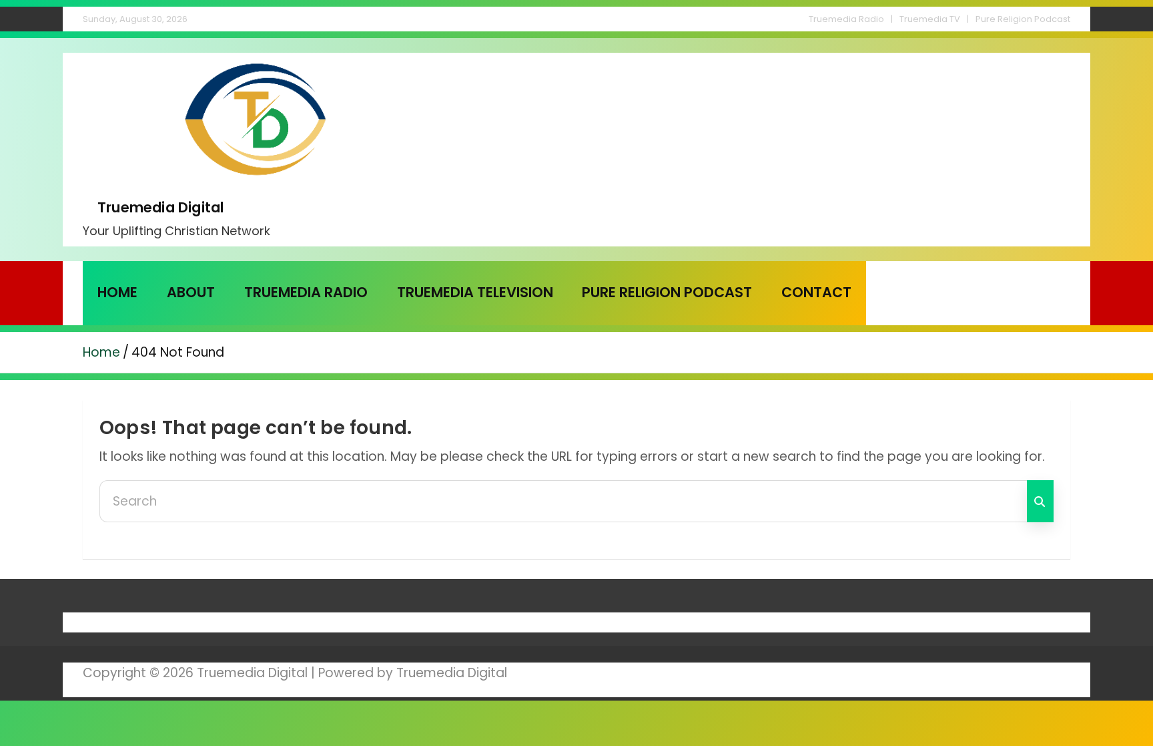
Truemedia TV (929, 19)
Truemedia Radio (846, 19)
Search (1040, 501)
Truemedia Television (475, 292)
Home (117, 292)
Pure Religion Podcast (1023, 19)
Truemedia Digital (160, 207)
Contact (816, 292)
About (191, 292)
